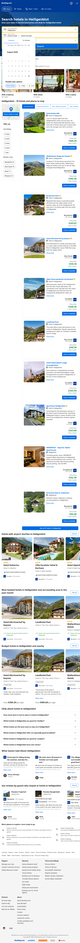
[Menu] (77, 3)
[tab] (11, 40)
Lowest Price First (43, 106)
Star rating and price (59, 106)
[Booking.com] (7, 3)
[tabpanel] (19, 66)
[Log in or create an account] (71, 3)
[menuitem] (7, 9)
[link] (11, 134)
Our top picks (28, 106)
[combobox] (40, 30)
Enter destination (12, 28)
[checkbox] (28, 56)
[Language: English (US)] (4, 928)
